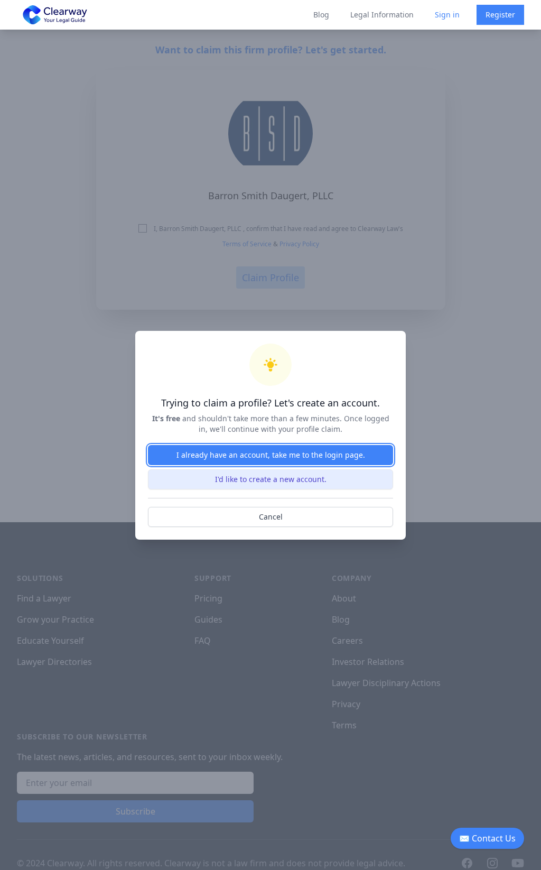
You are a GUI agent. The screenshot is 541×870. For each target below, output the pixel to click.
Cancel (271, 517)
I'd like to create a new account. (271, 479)
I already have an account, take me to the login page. (270, 455)
